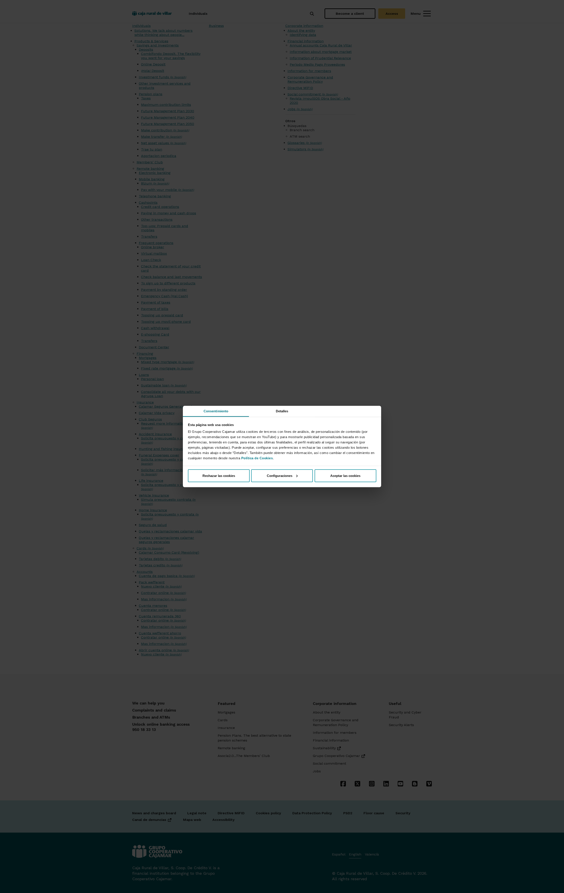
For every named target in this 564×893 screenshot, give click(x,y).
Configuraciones (279, 475)
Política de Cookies (257, 458)
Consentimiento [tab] (216, 411)
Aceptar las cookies (345, 475)
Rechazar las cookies (218, 475)
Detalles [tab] (282, 411)
